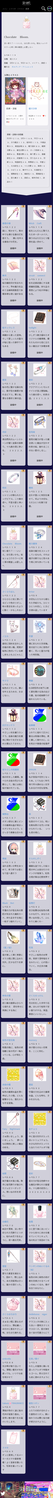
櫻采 (4, 380)
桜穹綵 (32, 432)
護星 (31, 1084)
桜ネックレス (8, 328)
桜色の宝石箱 (8, 1040)
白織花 (5, 1222)
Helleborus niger (38, 1314)
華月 (4, 275)
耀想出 (5, 814)
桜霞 (31, 1222)
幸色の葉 (6, 995)
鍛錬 (27, 9)
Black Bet (8, 903)
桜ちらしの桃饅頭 (10, 769)
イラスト (20, 9)
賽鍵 (31, 681)
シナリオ (12, 9)
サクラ (5, 681)
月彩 (4, 432)
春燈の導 (6, 223)
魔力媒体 (33, 544)
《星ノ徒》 (7, 947)
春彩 (31, 380)
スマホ (5, 1448)
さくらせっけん (36, 995)
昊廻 (4, 858)
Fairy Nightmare (11, 1129)
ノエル (5, 636)
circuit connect (37, 275)
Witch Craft (35, 223)
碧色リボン (34, 1403)
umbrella (6, 1359)
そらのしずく (35, 858)
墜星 (4, 1266)
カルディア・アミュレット (22, 67)
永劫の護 (6, 1084)
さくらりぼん (8, 592)
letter (31, 592)
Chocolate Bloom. (12, 544)
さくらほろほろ (9, 1314)
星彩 (31, 1173)
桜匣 (4, 1173)
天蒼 (31, 636)
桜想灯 (32, 903)
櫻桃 (31, 488)
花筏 (31, 947)
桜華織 (32, 725)
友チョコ (33, 1129)
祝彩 (4, 488)
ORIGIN (32, 769)
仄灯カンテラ (8, 725)
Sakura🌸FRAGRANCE (13, 1403)
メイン (4, 9)
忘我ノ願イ (34, 1359)
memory (33, 1040)
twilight (32, 328)
